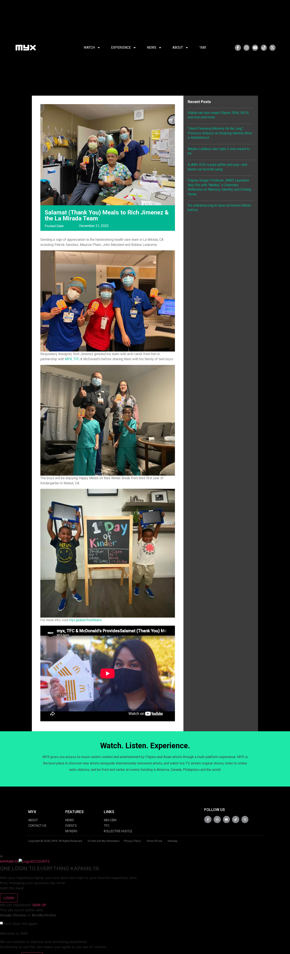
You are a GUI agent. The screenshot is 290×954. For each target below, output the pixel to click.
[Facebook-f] (238, 48)
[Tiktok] (264, 48)
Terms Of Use (154, 840)
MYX (68, 359)
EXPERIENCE (121, 47)
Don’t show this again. (20, 923)
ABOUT (177, 47)
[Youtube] (255, 48)
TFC (76, 359)
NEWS (151, 47)
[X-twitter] (272, 48)
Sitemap (172, 840)
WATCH (89, 47)
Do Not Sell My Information (104, 840)
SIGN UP (39, 905)
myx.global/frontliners (85, 620)
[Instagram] (247, 48)
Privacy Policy (132, 840)
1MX (202, 47)
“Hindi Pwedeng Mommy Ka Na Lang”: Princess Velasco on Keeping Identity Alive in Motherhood (220, 133)
